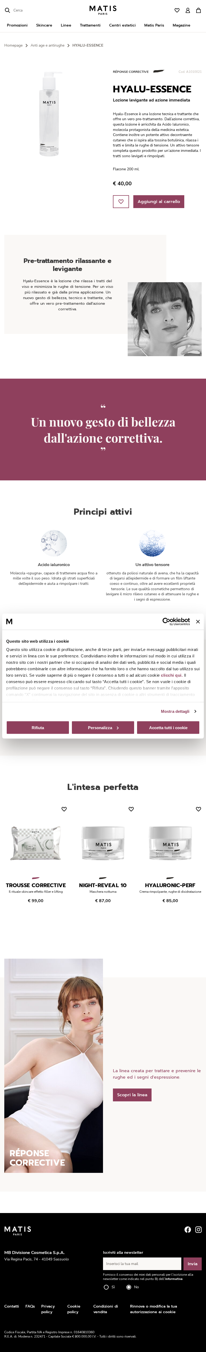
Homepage (13, 45)
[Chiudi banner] (198, 621)
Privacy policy (48, 1309)
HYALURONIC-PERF (170, 885)
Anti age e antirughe (47, 45)
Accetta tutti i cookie (168, 727)
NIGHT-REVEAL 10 (103, 885)
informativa (174, 1279)
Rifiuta (38, 727)
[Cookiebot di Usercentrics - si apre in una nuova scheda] (166, 621)
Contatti (11, 1306)
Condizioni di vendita (105, 1309)
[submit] (7, 10)
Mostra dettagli (175, 711)
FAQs (30, 1306)
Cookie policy (73, 1309)
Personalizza (100, 727)
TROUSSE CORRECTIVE (36, 885)
